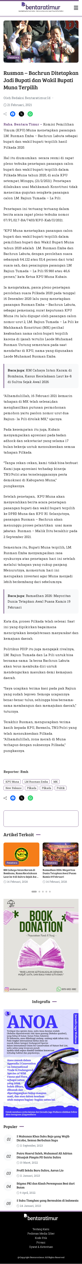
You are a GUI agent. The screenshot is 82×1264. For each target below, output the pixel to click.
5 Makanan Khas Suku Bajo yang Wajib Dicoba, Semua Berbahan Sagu (43, 1138)
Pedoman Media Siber (41, 1233)
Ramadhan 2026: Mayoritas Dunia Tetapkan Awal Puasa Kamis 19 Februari (39, 601)
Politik (61, 788)
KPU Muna (12, 781)
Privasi (41, 1242)
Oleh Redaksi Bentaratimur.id (27, 98)
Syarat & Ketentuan (41, 1247)
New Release (13, 788)
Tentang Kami (41, 1229)
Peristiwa (14, 57)
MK (55, 781)
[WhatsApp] (30, 114)
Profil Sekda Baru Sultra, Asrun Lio (40, 1170)
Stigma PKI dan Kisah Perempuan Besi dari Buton (46, 1185)
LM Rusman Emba (36, 781)
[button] (74, 8)
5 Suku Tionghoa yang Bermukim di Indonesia (48, 1200)
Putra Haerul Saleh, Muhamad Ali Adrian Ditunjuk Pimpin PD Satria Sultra (44, 1155)
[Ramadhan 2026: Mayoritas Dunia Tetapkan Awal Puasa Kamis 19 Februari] (61, 863)
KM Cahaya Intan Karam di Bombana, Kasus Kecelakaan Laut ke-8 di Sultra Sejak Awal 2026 (40, 376)
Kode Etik (41, 1238)
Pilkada (31, 788)
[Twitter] (21, 114)
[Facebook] (12, 114)
